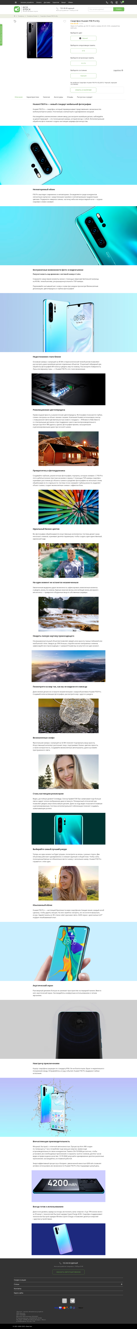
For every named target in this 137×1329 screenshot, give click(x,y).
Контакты (17, 1288)
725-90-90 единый (67, 8)
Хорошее (83, 76)
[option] (39, 39)
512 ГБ (83, 63)
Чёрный (85, 38)
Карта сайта (18, 1293)
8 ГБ (83, 51)
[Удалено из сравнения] (15, 21)
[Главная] (15, 16)
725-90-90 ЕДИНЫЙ (70, 1263)
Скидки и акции (20, 1280)
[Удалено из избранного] (64, 21)
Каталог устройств (27, 2)
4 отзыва (81, 23)
